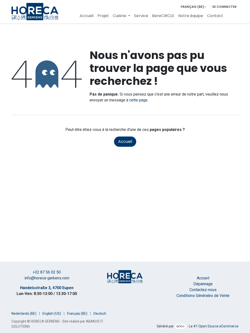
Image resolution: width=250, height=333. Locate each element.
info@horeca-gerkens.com (46, 278)
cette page (138, 100)
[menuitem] (86, 16)
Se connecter (224, 7)
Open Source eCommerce (218, 326)
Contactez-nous (203, 289)
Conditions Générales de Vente (203, 295)
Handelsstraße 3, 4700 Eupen (46, 287)
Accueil (125, 141)
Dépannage (203, 284)
